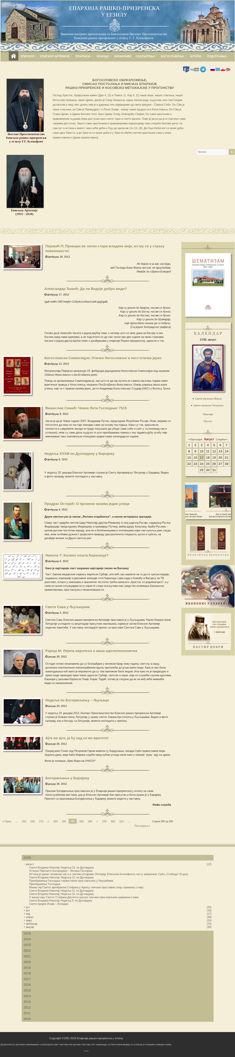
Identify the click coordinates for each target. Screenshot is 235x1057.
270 (41, 821)
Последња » (142, 825)
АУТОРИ (195, 56)
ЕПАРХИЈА (83, 56)
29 (201, 470)
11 (207, 451)
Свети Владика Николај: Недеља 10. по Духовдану (61, 893)
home (13, 56)
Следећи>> (222, 439)
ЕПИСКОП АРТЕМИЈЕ (55, 56)
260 (32, 821)
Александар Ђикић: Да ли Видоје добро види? (85, 289)
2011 (27, 1013)
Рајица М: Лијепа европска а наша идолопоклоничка (91, 651)
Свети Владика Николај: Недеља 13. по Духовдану (61, 867)
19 (214, 457)
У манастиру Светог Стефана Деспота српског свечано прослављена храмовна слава (83, 897)
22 (189, 464)
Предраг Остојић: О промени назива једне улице (87, 504)
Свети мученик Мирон (208, 398)
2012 (27, 1007)
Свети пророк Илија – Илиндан (48, 903)
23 (195, 464)
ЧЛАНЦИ (102, 56)
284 (90, 821)
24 (201, 464)
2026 (27, 857)
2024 (27, 939)
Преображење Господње (44, 884)
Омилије (208, 414)
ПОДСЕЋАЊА (216, 56)
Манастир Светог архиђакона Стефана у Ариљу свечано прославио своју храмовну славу (86, 887)
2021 (27, 956)
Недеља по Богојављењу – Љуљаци (77, 700)
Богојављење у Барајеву (67, 778)
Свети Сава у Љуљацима (67, 607)
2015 (27, 990)
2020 (27, 962)
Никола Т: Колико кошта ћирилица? (77, 555)
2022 (27, 950)
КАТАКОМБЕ (122, 56)
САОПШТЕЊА (145, 56)
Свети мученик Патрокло (208, 405)
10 (201, 451)
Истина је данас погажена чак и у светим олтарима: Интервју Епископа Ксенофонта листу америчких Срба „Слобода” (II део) (108, 874)
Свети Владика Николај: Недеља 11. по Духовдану (61, 890)
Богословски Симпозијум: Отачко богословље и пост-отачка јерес (103, 358)
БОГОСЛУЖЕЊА (172, 56)
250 (24, 821)
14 (226, 451)
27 (220, 464)
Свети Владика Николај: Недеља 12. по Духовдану (61, 877)
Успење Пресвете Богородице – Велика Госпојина (60, 870)
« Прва (6, 821)
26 (214, 464)
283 (81, 821)
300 (113, 821)
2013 (27, 1002)
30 (208, 470)
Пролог (208, 421)
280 (55, 821)
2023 (27, 945)
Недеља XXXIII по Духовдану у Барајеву (79, 454)
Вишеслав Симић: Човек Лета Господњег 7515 (86, 408)
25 (208, 464)
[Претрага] (232, 152)
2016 (27, 984)
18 (208, 457)
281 (64, 821)
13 (220, 451)
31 (214, 470)
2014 (27, 996)
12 (214, 451)
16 (195, 457)
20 (220, 457)
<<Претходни (195, 439)
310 (121, 821)
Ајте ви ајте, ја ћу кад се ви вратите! (77, 738)
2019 (27, 967)
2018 (27, 973)
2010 (27, 1019)
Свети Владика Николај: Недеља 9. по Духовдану (60, 900)
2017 (27, 979)
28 (226, 464)
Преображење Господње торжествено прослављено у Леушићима (71, 880)
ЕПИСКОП (27, 56)
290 (104, 821)
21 (226, 457)
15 (189, 457)
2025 (27, 933)
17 (201, 457)
